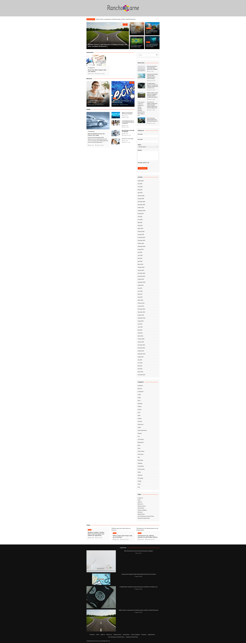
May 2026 (140, 189)
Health (139, 427)
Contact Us (140, 498)
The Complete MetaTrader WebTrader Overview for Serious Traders (152, 45)
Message (140, 150)
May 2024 (140, 258)
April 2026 (140, 192)
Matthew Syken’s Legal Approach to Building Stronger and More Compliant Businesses (138, 610)
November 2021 (141, 347)
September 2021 (141, 353)
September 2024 (141, 246)
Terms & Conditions (142, 510)
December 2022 (141, 309)
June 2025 (140, 219)
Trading (139, 481)
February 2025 (141, 231)
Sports (139, 472)
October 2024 (141, 243)
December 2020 (141, 374)
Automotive (140, 385)
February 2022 (141, 338)
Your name (140, 134)
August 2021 (141, 356)
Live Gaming (141, 439)
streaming (140, 475)
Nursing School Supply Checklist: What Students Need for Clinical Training (139, 574)
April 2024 (140, 261)
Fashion (139, 406)
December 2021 (141, 344)
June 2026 (140, 186)
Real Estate (149, 28)
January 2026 (141, 198)
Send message (142, 168)
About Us (140, 502)
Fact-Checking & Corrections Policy (146, 516)
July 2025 (140, 216)
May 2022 (140, 330)
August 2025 (141, 213)
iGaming (140, 433)
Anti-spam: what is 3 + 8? (143, 162)
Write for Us (140, 504)
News (89, 98)
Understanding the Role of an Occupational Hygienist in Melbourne (128, 122)
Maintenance (141, 442)
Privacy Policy (141, 508)
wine (139, 487)
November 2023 (141, 276)
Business (140, 388)
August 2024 (141, 249)
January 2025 (141, 234)
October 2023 (141, 279)
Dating (139, 397)
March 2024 (140, 264)
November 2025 (141, 204)
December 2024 (141, 237)
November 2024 (141, 240)
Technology (140, 478)
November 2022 (141, 312)
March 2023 (140, 300)
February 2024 (141, 267)
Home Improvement (142, 430)
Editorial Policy (141, 514)
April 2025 (140, 225)
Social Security (141, 469)
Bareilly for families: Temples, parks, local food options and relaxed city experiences (96, 534)
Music (139, 445)
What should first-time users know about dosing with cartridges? (152, 68)
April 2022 (140, 333)
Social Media (141, 466)
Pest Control (140, 454)
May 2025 (140, 222)
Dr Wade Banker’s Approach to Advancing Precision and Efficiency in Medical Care (115, 19)
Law (139, 436)
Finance (148, 42)
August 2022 (141, 321)
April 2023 (140, 297)
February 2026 (141, 195)
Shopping (140, 463)
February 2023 (141, 303)
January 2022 (141, 341)
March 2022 (140, 336)
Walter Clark (91, 73)
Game (139, 415)
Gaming (139, 418)
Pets (139, 457)
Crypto (139, 394)
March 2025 (140, 228)
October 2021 (141, 350)
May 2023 (140, 294)
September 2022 (141, 318)
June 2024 (140, 255)
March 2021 (140, 371)
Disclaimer (140, 512)
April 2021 (140, 368)
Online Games (141, 451)
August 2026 (141, 180)
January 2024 (141, 270)
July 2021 (140, 359)
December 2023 (141, 273)
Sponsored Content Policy (144, 518)
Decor (139, 400)
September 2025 (141, 210)
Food (139, 412)
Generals (140, 421)
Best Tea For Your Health (127, 138)
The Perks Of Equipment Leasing (122, 102)
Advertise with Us (142, 506)
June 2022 (140, 327)
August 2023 (141, 285)
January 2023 (141, 306)
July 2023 (140, 288)
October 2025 (141, 207)
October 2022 (141, 315)
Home (139, 500)
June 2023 (140, 291)
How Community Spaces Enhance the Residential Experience (151, 31)
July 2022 (140, 324)
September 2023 (141, 282)
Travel (139, 484)
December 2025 (141, 201)
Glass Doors (140, 424)
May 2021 (140, 365)
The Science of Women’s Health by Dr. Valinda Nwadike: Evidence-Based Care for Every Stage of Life (136, 30)
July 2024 (140, 252)
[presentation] (156, 19)
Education (140, 403)
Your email (140, 139)
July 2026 (140, 183)
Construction (141, 391)
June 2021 (140, 362)
